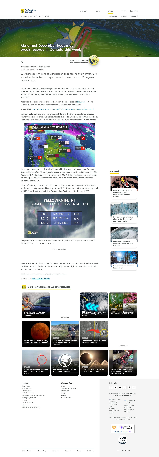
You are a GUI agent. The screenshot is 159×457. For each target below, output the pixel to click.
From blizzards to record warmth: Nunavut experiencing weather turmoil (63, 109)
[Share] (22, 61)
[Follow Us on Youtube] (120, 387)
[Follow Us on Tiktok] (124, 387)
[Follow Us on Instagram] (115, 387)
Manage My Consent (29, 398)
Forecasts (40, 16)
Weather (32, 16)
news (26, 16)
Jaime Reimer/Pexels (41, 278)
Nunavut (81, 102)
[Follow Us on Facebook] (111, 387)
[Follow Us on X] (134, 387)
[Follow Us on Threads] (129, 387)
